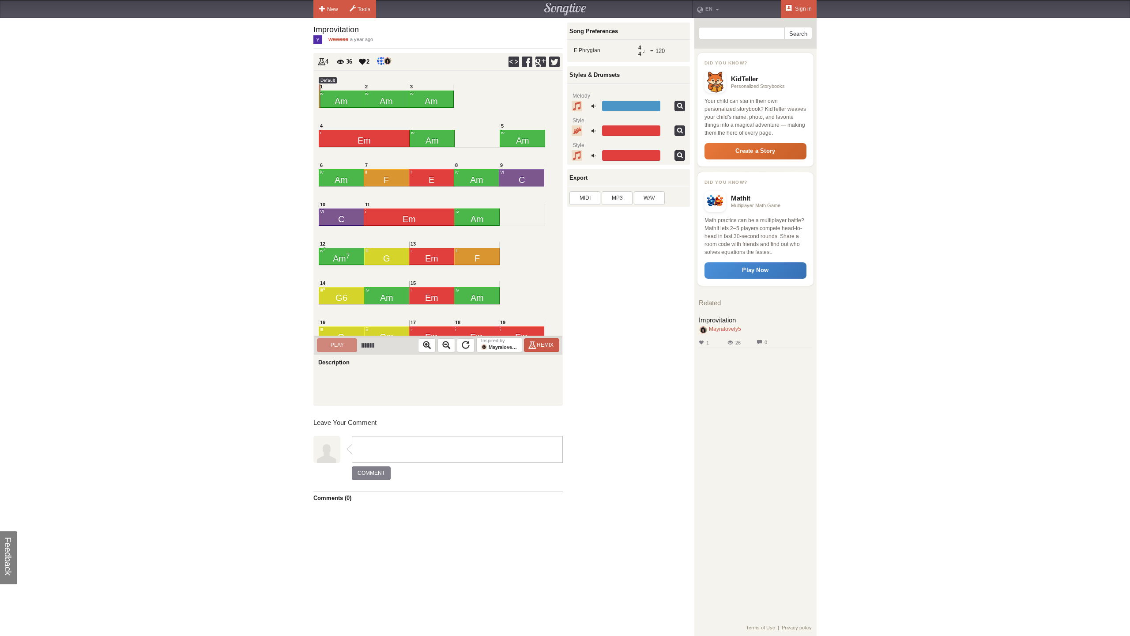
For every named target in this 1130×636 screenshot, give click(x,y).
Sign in (803, 9)
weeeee (338, 39)
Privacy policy (797, 627)
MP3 (617, 198)
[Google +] (541, 62)
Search (798, 33)
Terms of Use (760, 627)
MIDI (585, 198)
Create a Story (755, 151)
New (332, 9)
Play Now (755, 270)
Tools (364, 9)
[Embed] (513, 62)
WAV (649, 198)
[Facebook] (527, 62)
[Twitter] (555, 62)
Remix (545, 345)
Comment (371, 473)
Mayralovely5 (725, 329)
